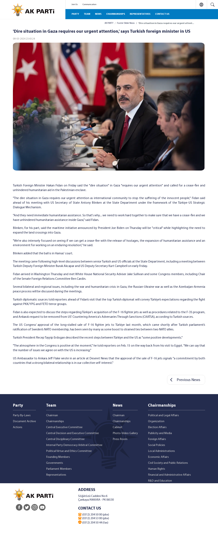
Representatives (56, 474)
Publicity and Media (160, 433)
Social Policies (156, 445)
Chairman (52, 415)
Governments (54, 463)
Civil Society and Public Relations (168, 463)
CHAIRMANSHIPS (115, 14)
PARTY (75, 14)
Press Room (120, 439)
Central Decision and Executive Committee (72, 433)
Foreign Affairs (157, 439)
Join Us (74, 4)
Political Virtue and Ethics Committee (69, 451)
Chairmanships (55, 421)
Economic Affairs (158, 457)
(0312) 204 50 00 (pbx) (95, 514)
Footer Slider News (126, 23)
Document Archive (24, 421)
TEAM (87, 14)
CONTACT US (162, 14)
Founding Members (58, 457)
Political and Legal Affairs (163, 415)
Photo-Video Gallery (125, 433)
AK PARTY (109, 23)
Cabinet (117, 427)
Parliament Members (59, 468)
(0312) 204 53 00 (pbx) (95, 518)
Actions (17, 427)
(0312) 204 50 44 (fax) (95, 522)
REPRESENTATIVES (140, 14)
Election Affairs (157, 427)
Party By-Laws (22, 415)
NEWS (98, 14)
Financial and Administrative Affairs (169, 474)
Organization (156, 421)
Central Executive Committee (64, 427)
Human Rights (156, 468)
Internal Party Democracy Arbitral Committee (74, 445)
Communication (89, 4)
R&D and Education (160, 480)
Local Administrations (161, 451)
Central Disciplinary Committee (65, 439)
